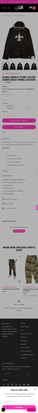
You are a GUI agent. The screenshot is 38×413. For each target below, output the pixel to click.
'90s (2, 409)
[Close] (35, 389)
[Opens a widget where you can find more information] (31, 410)
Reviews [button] (36, 207)
